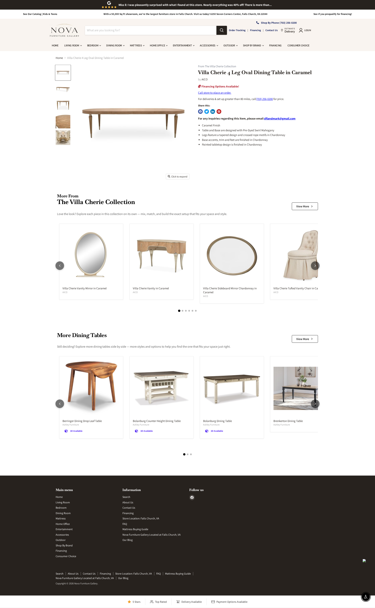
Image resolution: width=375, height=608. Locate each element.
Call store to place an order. (214, 92)
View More (302, 206)
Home (55, 45)
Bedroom (93, 45)
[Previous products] (59, 265)
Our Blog (127, 540)
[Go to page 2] (182, 311)
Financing (255, 30)
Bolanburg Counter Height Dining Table (157, 421)
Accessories (208, 45)
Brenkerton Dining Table (288, 421)
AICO (205, 79)
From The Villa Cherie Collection (217, 66)
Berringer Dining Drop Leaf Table (82, 421)
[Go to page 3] (186, 311)
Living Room (72, 45)
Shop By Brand (252, 45)
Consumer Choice (298, 45)
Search (126, 497)
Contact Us (271, 30)
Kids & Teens (50, 14)
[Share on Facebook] (200, 111)
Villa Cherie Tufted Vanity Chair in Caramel (299, 288)
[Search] (221, 30)
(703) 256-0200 (264, 99)
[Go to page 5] (192, 311)
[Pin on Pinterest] (219, 111)
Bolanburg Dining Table (217, 421)
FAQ (124, 524)
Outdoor (229, 45)
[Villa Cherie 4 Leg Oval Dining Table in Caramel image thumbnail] (63, 72)
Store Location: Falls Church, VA (140, 518)
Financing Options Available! (220, 86)
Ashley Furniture (70, 424)
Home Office (157, 45)
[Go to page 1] (179, 311)
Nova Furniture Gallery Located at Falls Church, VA (151, 534)
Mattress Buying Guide (135, 529)
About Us (127, 502)
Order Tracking (237, 30)
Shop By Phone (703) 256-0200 (279, 22)
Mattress (136, 45)
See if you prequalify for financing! (332, 14)
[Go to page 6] (196, 311)
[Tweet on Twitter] (206, 111)
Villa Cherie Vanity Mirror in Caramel (84, 288)
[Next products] (315, 265)
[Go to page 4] (189, 311)
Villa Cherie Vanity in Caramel (151, 288)
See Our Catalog (32, 14)
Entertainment (182, 45)
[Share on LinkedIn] (212, 111)
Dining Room (114, 45)
